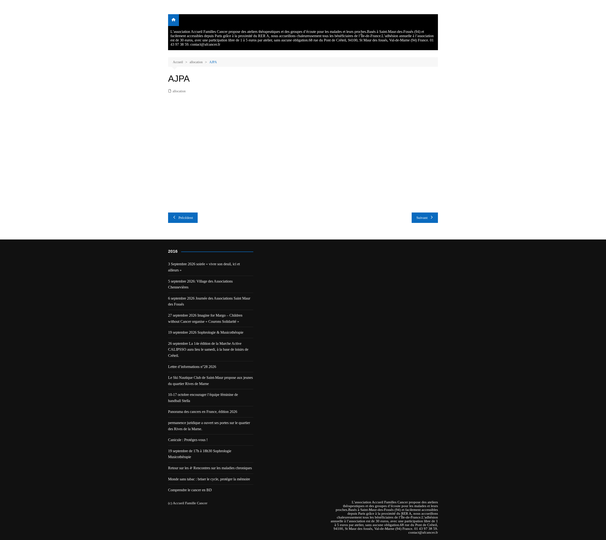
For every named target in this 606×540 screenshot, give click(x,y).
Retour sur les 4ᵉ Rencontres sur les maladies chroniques (210, 468)
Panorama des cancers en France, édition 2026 (202, 412)
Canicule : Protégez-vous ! (188, 440)
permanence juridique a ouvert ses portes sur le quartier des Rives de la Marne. (209, 426)
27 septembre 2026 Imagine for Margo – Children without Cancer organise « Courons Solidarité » (205, 318)
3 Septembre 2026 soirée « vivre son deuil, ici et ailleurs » (204, 267)
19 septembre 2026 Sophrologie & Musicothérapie (205, 332)
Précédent (185, 218)
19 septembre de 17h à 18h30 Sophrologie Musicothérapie (199, 454)
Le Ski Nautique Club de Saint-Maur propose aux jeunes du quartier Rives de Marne (210, 381)
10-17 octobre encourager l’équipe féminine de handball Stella (203, 398)
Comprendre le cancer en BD (190, 490)
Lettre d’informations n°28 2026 (192, 367)
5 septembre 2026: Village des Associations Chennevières (200, 284)
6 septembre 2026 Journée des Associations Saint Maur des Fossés (209, 301)
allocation (179, 91)
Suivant (422, 218)
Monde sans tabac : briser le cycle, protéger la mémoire (209, 479)
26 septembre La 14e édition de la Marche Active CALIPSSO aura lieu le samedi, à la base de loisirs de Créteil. (208, 349)
